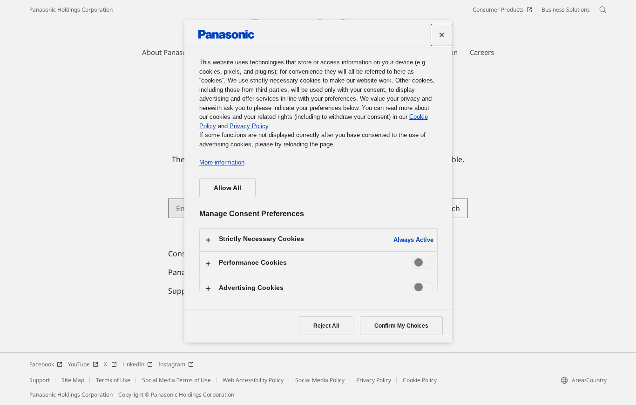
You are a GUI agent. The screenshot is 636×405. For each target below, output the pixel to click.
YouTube (79, 364)
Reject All (326, 326)
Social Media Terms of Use (176, 380)
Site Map (72, 380)
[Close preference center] (442, 35)
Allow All (227, 188)
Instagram (171, 364)
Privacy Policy (373, 380)
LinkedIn (133, 364)
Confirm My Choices (401, 326)
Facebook (41, 364)
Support (39, 380)
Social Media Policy (320, 380)
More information (221, 162)
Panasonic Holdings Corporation (71, 10)
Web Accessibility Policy (253, 380)
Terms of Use (113, 380)
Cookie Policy (420, 380)
